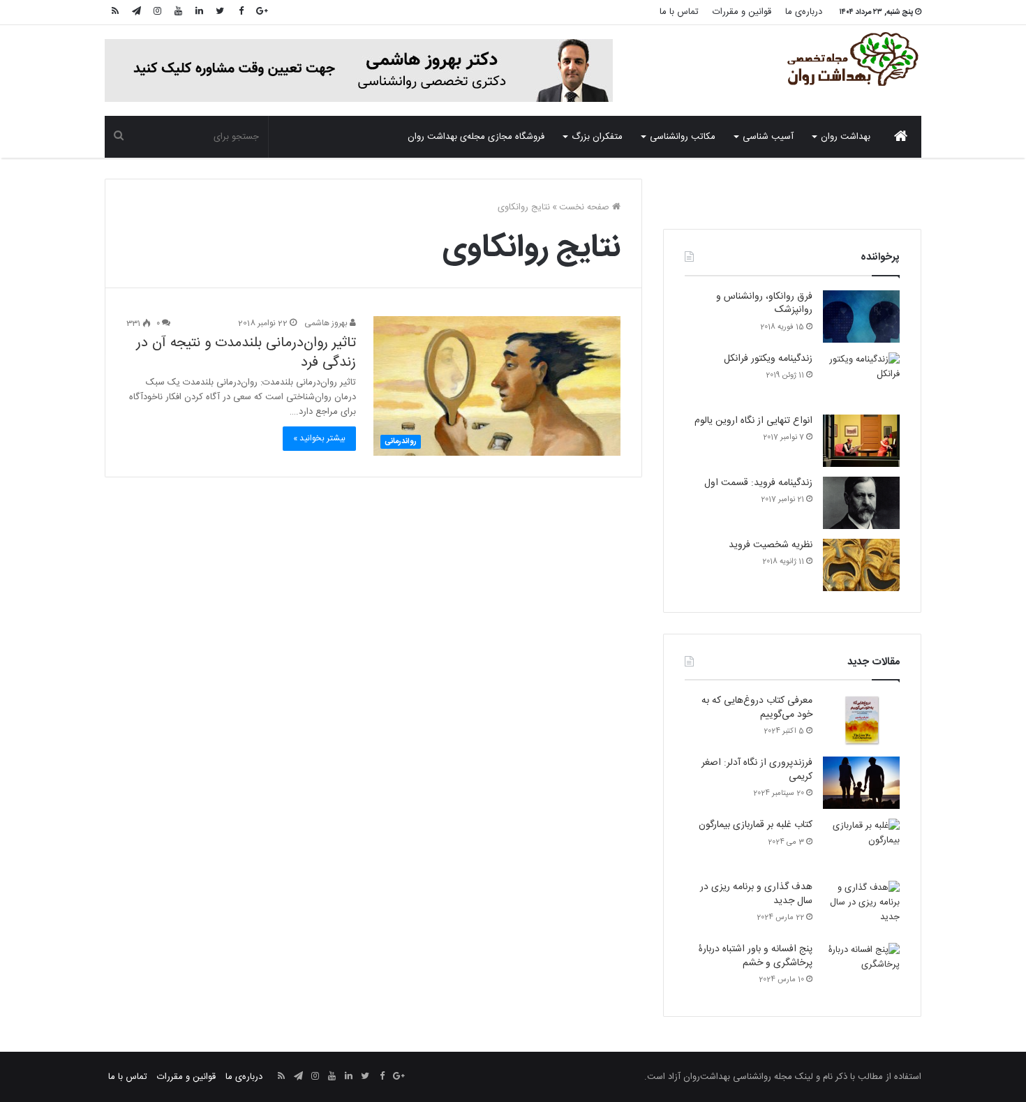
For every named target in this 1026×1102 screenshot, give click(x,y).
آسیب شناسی (768, 136)
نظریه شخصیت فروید (770, 545)
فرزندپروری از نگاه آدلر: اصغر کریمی (756, 769)
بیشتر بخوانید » (319, 438)
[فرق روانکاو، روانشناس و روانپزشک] (861, 316)
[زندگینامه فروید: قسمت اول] (861, 503)
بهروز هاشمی (327, 323)
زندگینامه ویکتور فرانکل (768, 358)
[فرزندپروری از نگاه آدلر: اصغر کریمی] (861, 783)
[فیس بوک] (240, 12)
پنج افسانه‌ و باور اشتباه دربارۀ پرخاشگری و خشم (755, 956)
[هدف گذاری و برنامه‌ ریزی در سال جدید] (861, 907)
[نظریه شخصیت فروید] (861, 565)
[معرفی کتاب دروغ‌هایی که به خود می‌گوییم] (861, 720)
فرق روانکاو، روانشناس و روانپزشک (764, 303)
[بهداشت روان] (851, 59)
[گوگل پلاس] (261, 12)
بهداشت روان (845, 136)
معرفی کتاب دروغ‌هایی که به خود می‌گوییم (756, 707)
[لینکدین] (198, 12)
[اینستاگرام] (157, 12)
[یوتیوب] (178, 12)
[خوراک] (115, 12)
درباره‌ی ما (803, 12)
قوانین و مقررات (742, 12)
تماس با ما (679, 12)
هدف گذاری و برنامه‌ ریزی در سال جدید (756, 894)
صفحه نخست (585, 207)
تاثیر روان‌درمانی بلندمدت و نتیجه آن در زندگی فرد (246, 352)
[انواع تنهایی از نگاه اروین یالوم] (861, 441)
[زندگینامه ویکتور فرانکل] (861, 378)
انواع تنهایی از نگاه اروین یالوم (753, 420)
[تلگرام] (136, 12)
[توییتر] (219, 12)
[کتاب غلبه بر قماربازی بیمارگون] (861, 845)
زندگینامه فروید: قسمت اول (758, 483)
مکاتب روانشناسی (682, 136)
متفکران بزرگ (597, 136)
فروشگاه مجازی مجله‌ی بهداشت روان (476, 136)
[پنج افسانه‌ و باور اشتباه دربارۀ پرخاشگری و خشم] (861, 969)
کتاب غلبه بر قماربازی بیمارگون (755, 825)
